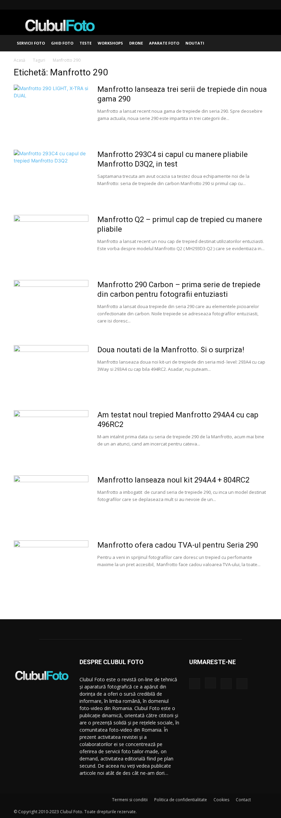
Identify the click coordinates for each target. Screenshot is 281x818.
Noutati (194, 43)
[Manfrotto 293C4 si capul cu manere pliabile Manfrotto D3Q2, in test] (51, 175)
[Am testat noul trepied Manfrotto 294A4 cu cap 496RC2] (51, 436)
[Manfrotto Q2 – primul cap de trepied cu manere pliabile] (51, 240)
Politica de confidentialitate (180, 800)
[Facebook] (228, 5)
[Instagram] (239, 5)
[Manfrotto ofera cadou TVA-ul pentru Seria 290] (51, 566)
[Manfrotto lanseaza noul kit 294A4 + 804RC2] (51, 501)
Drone (136, 43)
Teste (85, 43)
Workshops (110, 43)
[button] (259, 43)
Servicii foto (31, 43)
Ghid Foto (62, 43)
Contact (243, 800)
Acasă (19, 60)
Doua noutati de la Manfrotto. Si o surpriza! (170, 349)
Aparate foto (164, 43)
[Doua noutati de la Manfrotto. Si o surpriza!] (51, 370)
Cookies (221, 800)
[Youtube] (262, 5)
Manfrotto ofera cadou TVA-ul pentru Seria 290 (177, 545)
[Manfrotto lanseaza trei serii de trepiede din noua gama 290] (51, 110)
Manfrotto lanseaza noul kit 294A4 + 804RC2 (173, 480)
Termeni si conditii (130, 800)
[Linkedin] (251, 5)
